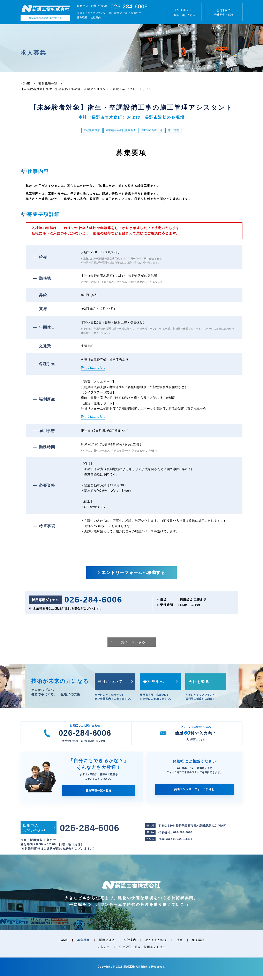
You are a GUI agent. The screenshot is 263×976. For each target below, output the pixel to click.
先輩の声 (136, 13)
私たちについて (97, 13)
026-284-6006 (85, 733)
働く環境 (114, 13)
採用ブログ (107, 939)
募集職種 (82, 17)
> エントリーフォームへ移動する (131, 572)
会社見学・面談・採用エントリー (142, 946)
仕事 (125, 13)
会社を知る (199, 682)
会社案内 (96, 17)
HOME (63, 939)
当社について (110, 682)
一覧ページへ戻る (131, 642)
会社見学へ (153, 682)
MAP (222, 825)
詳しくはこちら (91, 367)
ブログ (81, 13)
